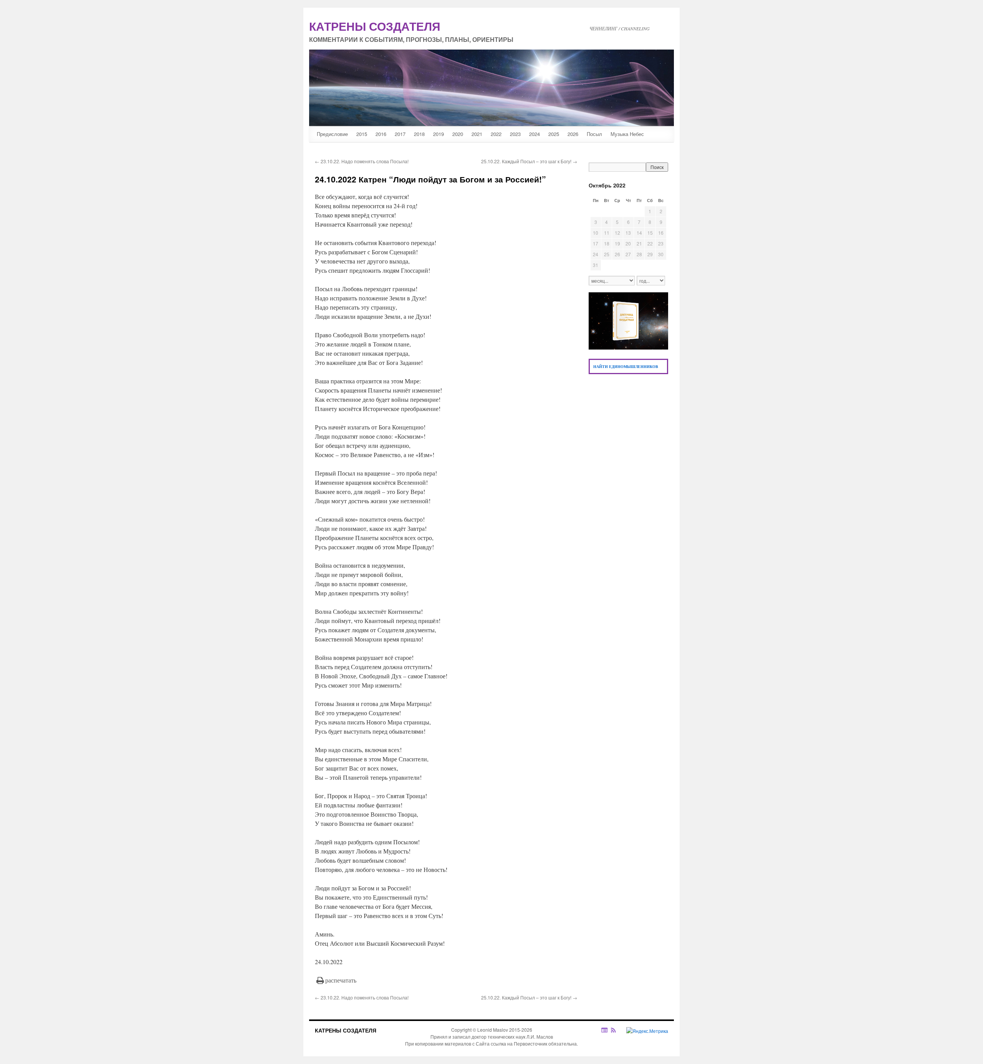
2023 (515, 134)
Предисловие (332, 134)
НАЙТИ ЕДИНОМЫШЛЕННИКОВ (625, 366)
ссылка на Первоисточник (519, 1043)
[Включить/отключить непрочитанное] (605, 1030)
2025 (553, 134)
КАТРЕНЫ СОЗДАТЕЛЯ (345, 1030)
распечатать (340, 980)
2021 (477, 134)
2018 (419, 134)
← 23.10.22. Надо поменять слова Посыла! (362, 161)
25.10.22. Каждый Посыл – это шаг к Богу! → (529, 161)
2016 (381, 134)
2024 (534, 134)
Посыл (594, 134)
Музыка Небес (627, 134)
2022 (496, 134)
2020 (457, 134)
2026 (573, 134)
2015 (361, 134)
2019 (438, 134)
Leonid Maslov (492, 1029)
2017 (400, 134)
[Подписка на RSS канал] (617, 1030)
